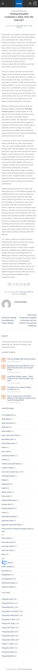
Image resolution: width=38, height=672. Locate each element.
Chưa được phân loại (19, 11)
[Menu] (3, 3)
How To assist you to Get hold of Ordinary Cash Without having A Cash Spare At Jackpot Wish (21, 398)
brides (4, 447)
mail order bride (7, 542)
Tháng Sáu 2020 (8, 636)
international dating (9, 516)
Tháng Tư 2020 (7, 644)
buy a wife (5, 451)
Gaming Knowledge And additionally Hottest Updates (9, 320)
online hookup (7, 566)
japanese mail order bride (11, 525)
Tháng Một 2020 (8, 656)
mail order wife (7, 550)
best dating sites (8, 439)
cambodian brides (8, 456)
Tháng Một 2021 (8, 607)
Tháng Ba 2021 (7, 599)
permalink (23, 294)
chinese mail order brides (11, 464)
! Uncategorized (7, 415)
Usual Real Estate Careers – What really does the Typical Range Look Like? (20, 378)
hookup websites (8, 508)
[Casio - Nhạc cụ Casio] (19, 3)
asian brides (6, 431)
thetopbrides (6, 575)
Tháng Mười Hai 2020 (10, 611)
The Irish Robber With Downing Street (21, 359)
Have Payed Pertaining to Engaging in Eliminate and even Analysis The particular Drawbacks (27, 320)
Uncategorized (7, 579)
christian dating (7, 468)
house (4, 512)
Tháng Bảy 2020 (8, 632)
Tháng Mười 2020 (8, 619)
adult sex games (8, 423)
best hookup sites (8, 443)
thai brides (5, 571)
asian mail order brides (10, 435)
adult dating (6, 419)
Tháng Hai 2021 (8, 603)
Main (3, 554)
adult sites (5, 427)
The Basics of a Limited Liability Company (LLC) (19, 388)
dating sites (6, 484)
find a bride (6, 496)
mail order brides (8, 546)
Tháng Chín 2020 (8, 623)
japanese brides (8, 520)
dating (4, 480)
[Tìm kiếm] (30, 3)
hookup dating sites (9, 500)
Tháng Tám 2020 (8, 628)
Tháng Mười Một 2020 (10, 615)
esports (4, 488)
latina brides (6, 538)
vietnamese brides (8, 583)
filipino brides (7, 492)
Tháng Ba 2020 (7, 648)
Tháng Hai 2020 (8, 652)
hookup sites (6, 504)
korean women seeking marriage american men (17, 530)
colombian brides (8, 476)
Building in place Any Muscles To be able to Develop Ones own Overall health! (20, 368)
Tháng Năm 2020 (8, 640)
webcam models (8, 587)
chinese (4, 460)
